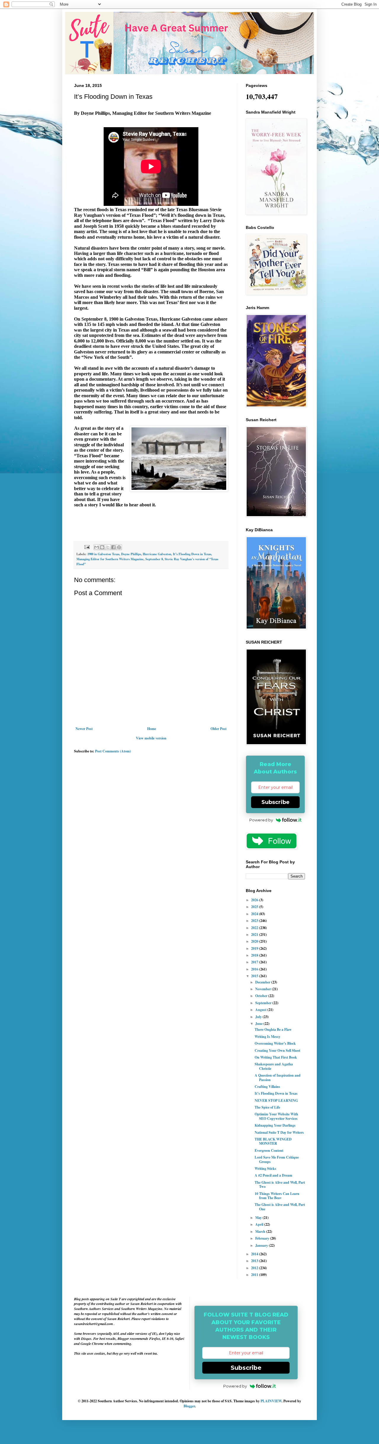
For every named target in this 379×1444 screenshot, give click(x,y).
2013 (255, 1260)
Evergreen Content (269, 1150)
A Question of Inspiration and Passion (278, 1077)
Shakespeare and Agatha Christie (274, 1066)
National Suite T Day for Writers (279, 1132)
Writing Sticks (265, 1168)
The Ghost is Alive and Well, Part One (280, 1206)
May (259, 1217)
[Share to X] (108, 547)
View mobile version (151, 738)
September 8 (154, 559)
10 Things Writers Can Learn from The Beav (277, 1195)
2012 (255, 1267)
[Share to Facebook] (113, 547)
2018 (255, 955)
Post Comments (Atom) (113, 751)
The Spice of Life (267, 1107)
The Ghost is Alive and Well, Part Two (280, 1184)
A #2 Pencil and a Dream (273, 1175)
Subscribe (275, 802)
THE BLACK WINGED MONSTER (273, 1141)
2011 (255, 1274)
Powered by (261, 820)
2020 (255, 941)
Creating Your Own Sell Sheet (277, 1050)
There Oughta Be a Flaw (273, 1029)
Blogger (189, 1406)
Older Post (219, 728)
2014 (255, 1253)
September (263, 1002)
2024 (255, 913)
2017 (255, 962)
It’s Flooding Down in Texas (192, 554)
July (259, 1016)
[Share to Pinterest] (119, 547)
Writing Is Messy (267, 1036)
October (261, 995)
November (263, 988)
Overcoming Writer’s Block (275, 1043)
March (260, 1231)
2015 (255, 975)
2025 (255, 906)
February (262, 1238)
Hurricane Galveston (157, 554)
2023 (255, 920)
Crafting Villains (267, 1086)
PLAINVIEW (271, 1400)
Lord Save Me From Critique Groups (277, 1159)
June (259, 1023)
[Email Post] (87, 546)
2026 (255, 899)
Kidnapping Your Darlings (275, 1125)
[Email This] (96, 547)
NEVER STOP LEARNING (276, 1100)
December (263, 982)
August (261, 1009)
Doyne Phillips (131, 554)
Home (151, 728)
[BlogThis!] (102, 547)
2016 (255, 969)
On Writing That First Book (276, 1057)
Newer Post (84, 728)
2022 (255, 927)
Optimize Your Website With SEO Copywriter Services (276, 1116)
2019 (255, 948)
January (262, 1245)
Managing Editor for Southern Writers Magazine (110, 559)
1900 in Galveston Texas (103, 554)
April (259, 1224)
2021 (255, 934)
